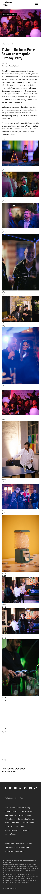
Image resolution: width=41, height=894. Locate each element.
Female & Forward (28, 823)
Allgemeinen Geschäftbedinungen (17, 847)
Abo (21, 798)
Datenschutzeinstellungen (14, 851)
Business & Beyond (26, 811)
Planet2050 (25, 830)
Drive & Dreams (10, 819)
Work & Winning (10, 815)
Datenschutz (9, 844)
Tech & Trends (10, 808)
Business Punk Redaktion (11, 66)
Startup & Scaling (23, 808)
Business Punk (7, 3)
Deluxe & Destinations (9, 14)
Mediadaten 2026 (11, 798)
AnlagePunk (20, 826)
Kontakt (29, 844)
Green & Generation (12, 823)
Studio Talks (9, 826)
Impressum (20, 844)
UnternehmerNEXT (11, 830)
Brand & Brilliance (11, 811)
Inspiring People (10, 834)
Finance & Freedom (25, 815)
